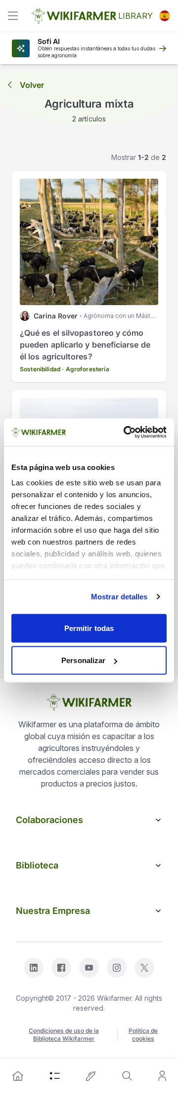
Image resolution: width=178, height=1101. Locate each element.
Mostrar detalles (119, 596)
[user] (162, 1075)
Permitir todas (89, 628)
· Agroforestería (85, 369)
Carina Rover (56, 316)
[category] (55, 1076)
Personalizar (83, 660)
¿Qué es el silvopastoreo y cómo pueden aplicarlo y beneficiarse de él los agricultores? (85, 344)
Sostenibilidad (40, 369)
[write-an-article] (91, 1076)
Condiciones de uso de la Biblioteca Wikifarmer (64, 1034)
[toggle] (13, 15)
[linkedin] (34, 968)
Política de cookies (143, 1034)
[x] (144, 968)
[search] (127, 1076)
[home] (18, 1076)
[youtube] (89, 968)
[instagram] (117, 968)
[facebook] (61, 968)
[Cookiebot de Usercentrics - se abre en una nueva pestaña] (126, 432)
